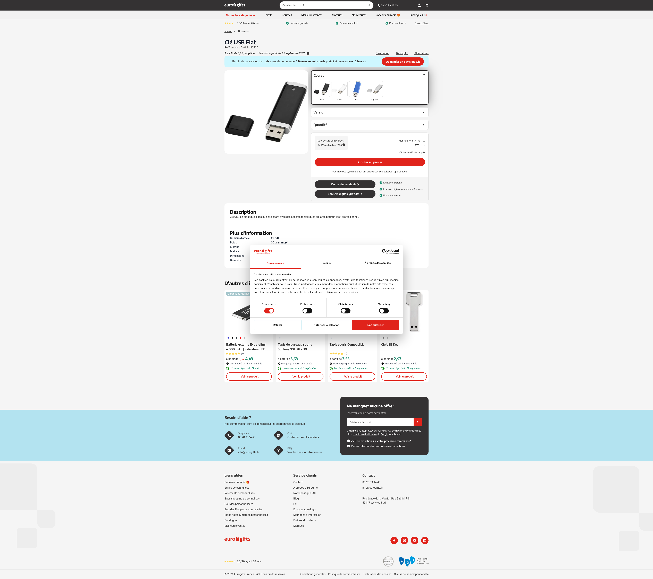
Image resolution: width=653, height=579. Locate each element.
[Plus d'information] (307, 53)
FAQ (295, 504)
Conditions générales (312, 574)
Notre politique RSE (304, 493)
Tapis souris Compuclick (347, 344)
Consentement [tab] (275, 263)
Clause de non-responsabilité (411, 574)
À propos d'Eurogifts (305, 487)
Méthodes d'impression (307, 514)
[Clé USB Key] (404, 312)
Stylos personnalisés (236, 487)
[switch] (307, 310)
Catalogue (230, 520)
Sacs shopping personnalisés (242, 498)
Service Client (422, 23)
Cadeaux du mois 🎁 (236, 482)
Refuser (277, 324)
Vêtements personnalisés (239, 493)
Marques (298, 525)
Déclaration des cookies (377, 574)
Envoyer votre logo (304, 509)
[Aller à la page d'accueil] (234, 5)
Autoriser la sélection (326, 324)
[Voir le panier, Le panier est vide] (427, 5)
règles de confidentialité (408, 430)
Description (382, 53)
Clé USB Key (389, 344)
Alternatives (421, 53)
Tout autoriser (375, 324)
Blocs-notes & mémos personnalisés (246, 514)
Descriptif (402, 53)
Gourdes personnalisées (238, 504)
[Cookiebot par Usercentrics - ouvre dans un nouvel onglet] (384, 251)
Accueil (228, 31)
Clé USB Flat (243, 31)
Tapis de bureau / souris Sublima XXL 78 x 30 (295, 346)
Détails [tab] (326, 262)
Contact (298, 482)
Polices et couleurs (304, 520)
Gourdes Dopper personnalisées (243, 509)
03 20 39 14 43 (389, 5)
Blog (296, 498)
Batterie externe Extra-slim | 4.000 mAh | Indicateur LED (246, 346)
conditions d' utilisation (365, 434)
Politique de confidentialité (344, 574)
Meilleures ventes (234, 525)
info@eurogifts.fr (372, 487)
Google (384, 434)
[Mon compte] (419, 5)
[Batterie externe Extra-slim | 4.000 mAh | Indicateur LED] (249, 312)
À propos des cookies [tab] (377, 262)
